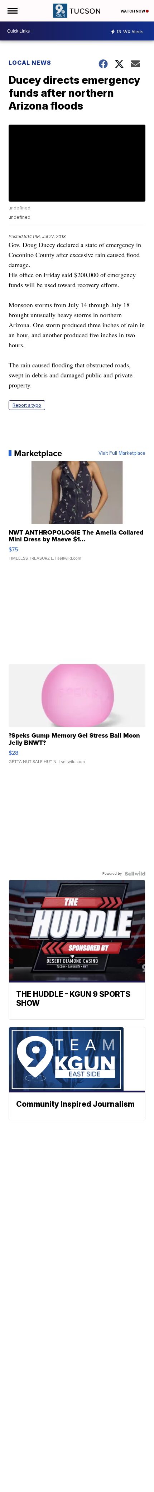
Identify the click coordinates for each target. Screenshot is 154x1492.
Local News (30, 62)
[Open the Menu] (12, 11)
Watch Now (133, 11)
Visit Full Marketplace (121, 453)
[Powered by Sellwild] (135, 873)
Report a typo (27, 405)
